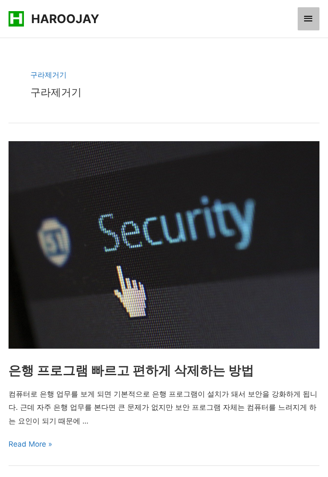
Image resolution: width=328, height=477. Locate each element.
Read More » (30, 444)
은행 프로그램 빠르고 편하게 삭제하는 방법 (131, 370)
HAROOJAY (65, 19)
